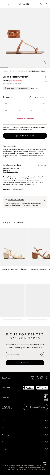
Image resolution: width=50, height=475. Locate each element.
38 (18, 110)
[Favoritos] (41, 4)
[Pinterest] (46, 377)
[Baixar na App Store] (28, 388)
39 (31, 110)
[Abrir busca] (8, 4)
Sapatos (13, 71)
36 (44, 103)
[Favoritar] (45, 76)
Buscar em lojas (27, 136)
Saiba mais (34, 88)
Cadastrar (25, 363)
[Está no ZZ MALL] (7, 406)
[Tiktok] (41, 377)
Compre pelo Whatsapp (37, 407)
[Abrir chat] (44, 463)
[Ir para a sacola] (46, 4)
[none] (41, 354)
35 (31, 103)
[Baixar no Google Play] (42, 388)
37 (6, 110)
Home (5, 71)
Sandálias (23, 71)
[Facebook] (37, 377)
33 (6, 103)
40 (44, 110)
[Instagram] (32, 377)
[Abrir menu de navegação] (4, 3)
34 (18, 103)
